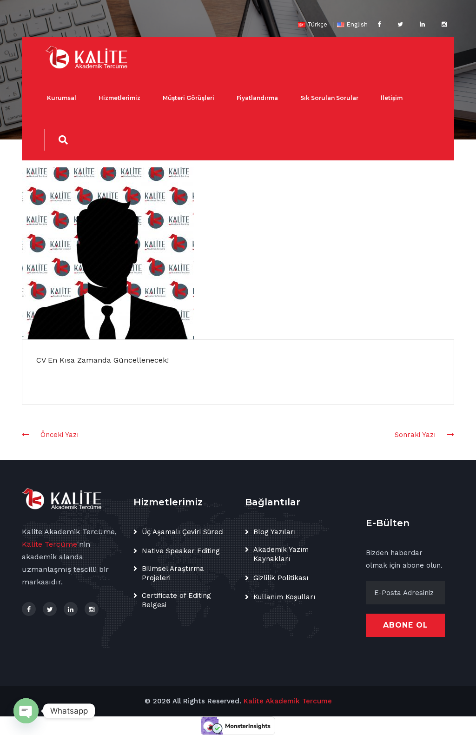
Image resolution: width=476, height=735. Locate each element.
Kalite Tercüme (49, 544)
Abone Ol (405, 625)
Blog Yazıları (274, 532)
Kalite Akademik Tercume (288, 701)
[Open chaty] (26, 710)
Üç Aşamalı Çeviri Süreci (183, 532)
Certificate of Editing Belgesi (176, 600)
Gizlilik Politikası (280, 578)
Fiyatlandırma (257, 97)
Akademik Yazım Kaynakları (281, 554)
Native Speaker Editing (181, 551)
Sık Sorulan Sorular (329, 97)
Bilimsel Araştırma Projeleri (173, 573)
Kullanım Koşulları (284, 597)
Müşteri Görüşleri (188, 97)
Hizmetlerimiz (119, 97)
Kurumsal (61, 97)
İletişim (392, 97)
